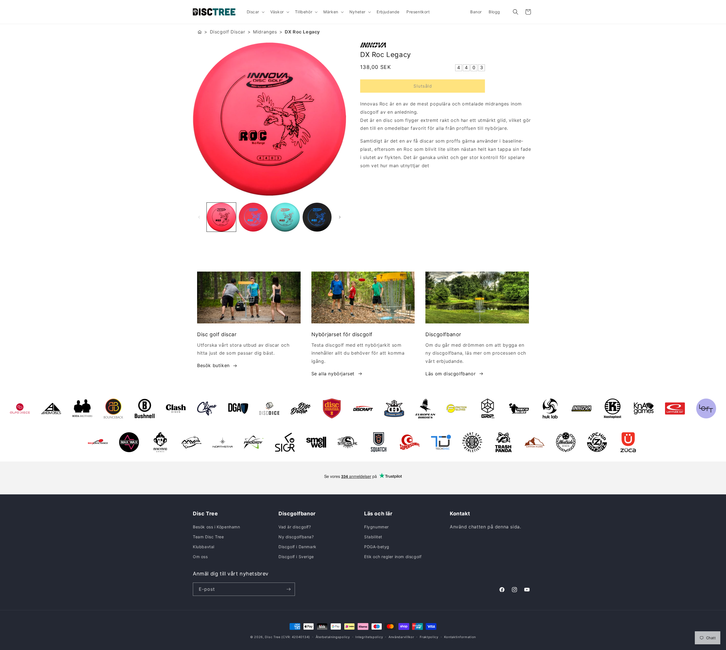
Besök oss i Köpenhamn (216, 526)
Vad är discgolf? (294, 526)
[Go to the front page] (199, 32)
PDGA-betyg (376, 546)
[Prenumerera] (288, 589)
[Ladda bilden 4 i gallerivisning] (317, 217)
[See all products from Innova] (446, 45)
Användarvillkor (401, 637)
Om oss (200, 556)
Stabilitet (373, 536)
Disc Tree (272, 637)
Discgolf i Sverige (296, 556)
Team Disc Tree (208, 536)
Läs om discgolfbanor (450, 373)
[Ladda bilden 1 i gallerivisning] (221, 217)
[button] (255, 12)
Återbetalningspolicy (333, 637)
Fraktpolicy (429, 637)
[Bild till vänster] (199, 217)
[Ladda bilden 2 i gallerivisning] (253, 217)
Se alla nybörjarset (332, 373)
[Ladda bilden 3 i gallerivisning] (285, 217)
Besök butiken (213, 365)
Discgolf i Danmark (297, 546)
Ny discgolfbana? (296, 536)
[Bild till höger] (340, 217)
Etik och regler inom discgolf (392, 556)
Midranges (265, 32)
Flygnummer (376, 526)
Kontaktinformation (460, 637)
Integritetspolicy (369, 637)
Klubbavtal (203, 546)
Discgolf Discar (227, 32)
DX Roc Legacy (302, 32)
